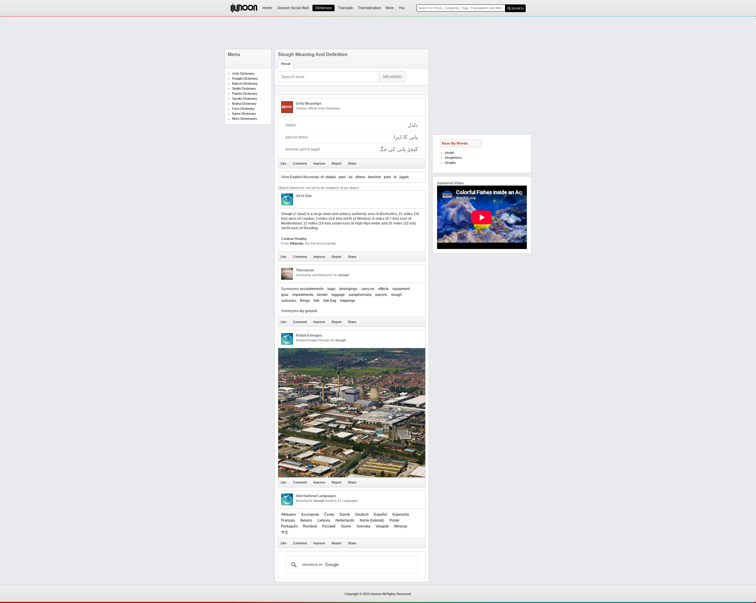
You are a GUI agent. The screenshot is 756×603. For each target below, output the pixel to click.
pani (342, 177)
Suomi (346, 526)
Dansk (345, 514)
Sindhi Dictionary (244, 88)
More (390, 8)
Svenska (363, 526)
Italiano (306, 520)
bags (331, 289)
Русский (328, 526)
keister (322, 295)
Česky (329, 514)
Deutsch (362, 514)
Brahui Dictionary (244, 103)
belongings (348, 289)
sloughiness (453, 157)
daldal (331, 177)
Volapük (382, 526)
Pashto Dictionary (245, 93)
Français (288, 520)
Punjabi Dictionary (245, 78)
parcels (381, 295)
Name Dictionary (244, 113)
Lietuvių (323, 520)
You (402, 8)
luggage (338, 295)
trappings (347, 301)
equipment (401, 289)
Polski (394, 520)
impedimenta (302, 295)
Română (310, 526)
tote (317, 301)
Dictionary (323, 8)
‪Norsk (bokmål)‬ (372, 520)
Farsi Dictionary (243, 108)
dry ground (308, 311)
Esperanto (400, 514)
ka (351, 177)
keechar (374, 177)
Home (267, 8)
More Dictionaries (244, 118)
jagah (404, 177)
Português (289, 526)
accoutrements (312, 289)
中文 (284, 532)
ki (395, 177)
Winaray (400, 526)
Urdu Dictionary (243, 73)
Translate (345, 8)
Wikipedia (296, 243)
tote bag (329, 301)
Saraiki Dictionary (244, 98)
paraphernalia (360, 295)
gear (285, 295)
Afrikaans (288, 514)
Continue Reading (294, 238)
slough (396, 295)
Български (310, 514)
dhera (360, 177)
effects (383, 289)
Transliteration (369, 8)
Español (380, 514)
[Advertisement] (378, 32)
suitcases (288, 301)
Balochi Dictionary (245, 83)
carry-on (367, 289)
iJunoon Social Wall (293, 8)
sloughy (450, 162)
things (305, 301)
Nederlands (344, 520)
